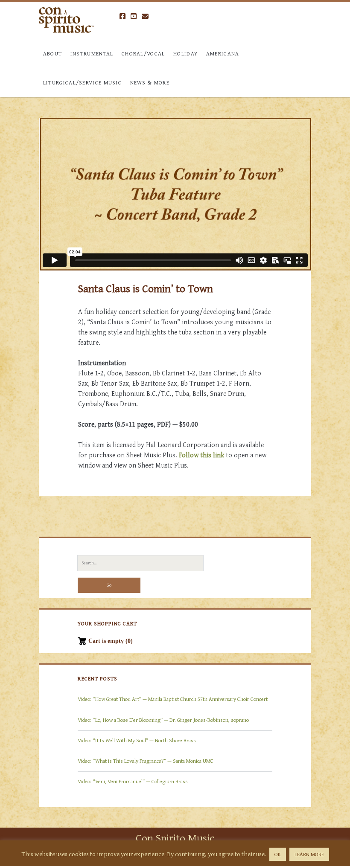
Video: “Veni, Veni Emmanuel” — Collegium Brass (133, 781)
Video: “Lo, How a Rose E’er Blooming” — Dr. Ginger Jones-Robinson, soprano (163, 720)
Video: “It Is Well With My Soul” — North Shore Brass (137, 740)
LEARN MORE (309, 854)
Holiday (185, 53)
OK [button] (277, 854)
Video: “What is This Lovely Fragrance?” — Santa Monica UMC (145, 761)
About (52, 53)
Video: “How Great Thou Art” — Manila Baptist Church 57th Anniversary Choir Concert (173, 699)
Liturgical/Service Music (82, 82)
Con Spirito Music (175, 837)
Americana (222, 53)
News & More (149, 82)
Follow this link (201, 455)
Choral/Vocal (143, 53)
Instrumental (92, 53)
